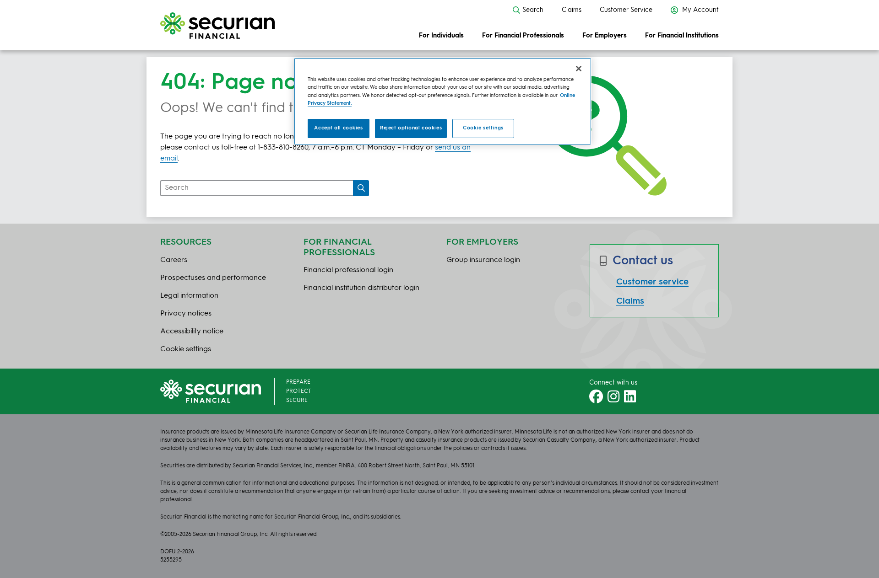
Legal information (189, 296)
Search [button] (532, 10)
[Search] (361, 188)
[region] (442, 101)
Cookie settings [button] (185, 349)
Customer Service (626, 10)
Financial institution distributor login (361, 288)
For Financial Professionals (523, 35)
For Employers (604, 35)
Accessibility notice (191, 331)
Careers (173, 260)
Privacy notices (186, 313)
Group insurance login (483, 260)
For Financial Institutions (682, 35)
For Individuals (441, 35)
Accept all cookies (338, 128)
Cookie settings (483, 128)
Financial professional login (348, 270)
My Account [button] (699, 10)
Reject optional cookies (411, 128)
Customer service (652, 282)
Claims (571, 10)
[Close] (579, 69)
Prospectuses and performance (213, 278)
